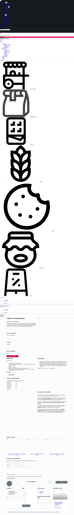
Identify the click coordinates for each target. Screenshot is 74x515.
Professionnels (6, 45)
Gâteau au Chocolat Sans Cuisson (57, 454)
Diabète (5, 46)
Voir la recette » (58, 507)
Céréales (40, 181)
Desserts (5, 51)
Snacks (53, 230)
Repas (5, 53)
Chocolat (31, 144)
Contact (3, 58)
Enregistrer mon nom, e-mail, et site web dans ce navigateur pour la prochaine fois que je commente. (25, 476)
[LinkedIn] (3, 37)
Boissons (5, 54)
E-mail (8, 464)
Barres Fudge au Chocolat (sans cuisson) (16, 454)
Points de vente (4, 56)
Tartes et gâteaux (7, 50)
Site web (8, 466)
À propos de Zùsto (5, 47)
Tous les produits (33, 88)
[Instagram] (2, 37)
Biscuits (5, 49)
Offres (31, 295)
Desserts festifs (6, 52)
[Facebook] (0, 37)
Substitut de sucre (33, 116)
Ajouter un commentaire (11, 474)
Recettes (3, 48)
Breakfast (6, 55)
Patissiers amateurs (7, 44)
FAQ (3, 57)
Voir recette (16, 455)
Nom (8, 462)
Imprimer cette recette (12, 356)
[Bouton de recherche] (1, 41)
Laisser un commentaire (11, 478)
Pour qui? (3, 43)
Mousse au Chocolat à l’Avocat (36, 453)
